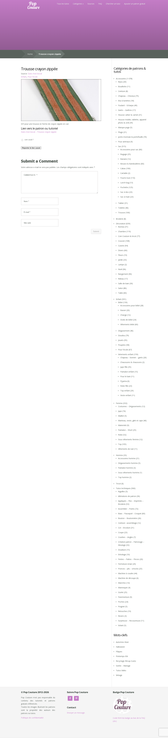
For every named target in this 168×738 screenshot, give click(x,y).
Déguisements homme (128, 463)
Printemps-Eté (122, 656)
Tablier (121, 203)
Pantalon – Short (125, 430)
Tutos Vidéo (121, 670)
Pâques (119, 651)
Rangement (123, 274)
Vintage (119, 675)
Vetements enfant (125, 354)
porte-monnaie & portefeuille (130, 137)
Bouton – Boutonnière (127, 518)
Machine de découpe (127, 578)
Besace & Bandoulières (130, 163)
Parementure (123, 597)
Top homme (123, 477)
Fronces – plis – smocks (128, 568)
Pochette (124, 187)
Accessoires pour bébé (130, 305)
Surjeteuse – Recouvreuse (129, 620)
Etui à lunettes (124, 100)
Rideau (121, 278)
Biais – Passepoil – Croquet (129, 513)
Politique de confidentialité (32, 717)
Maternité (122, 425)
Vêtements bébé (127, 324)
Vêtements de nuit (126, 449)
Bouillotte (122, 86)
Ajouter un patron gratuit (134, 3)
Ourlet (120, 592)
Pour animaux (124, 141)
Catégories (77, 3)
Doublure (122, 550)
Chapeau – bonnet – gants (131, 357)
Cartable (123, 173)
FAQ (100, 3)
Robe (120, 434)
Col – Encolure (124, 527)
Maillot (121, 416)
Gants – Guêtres (125, 110)
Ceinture (121, 91)
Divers (121, 250)
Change (123, 315)
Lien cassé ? (29, 140)
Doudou (121, 335)
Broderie (119, 219)
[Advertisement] (84, 30)
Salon (120, 288)
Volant (121, 625)
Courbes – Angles (125, 537)
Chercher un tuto (113, 3)
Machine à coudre (125, 573)
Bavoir (123, 310)
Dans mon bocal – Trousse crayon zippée (38, 132)
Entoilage (122, 554)
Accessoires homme (126, 458)
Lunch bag (124, 182)
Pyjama (123, 381)
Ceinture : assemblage (127, 523)
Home (30, 54)
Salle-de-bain (123, 283)
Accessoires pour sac (129, 149)
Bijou (120, 81)
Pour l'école (33, 77)
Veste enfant (125, 395)
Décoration (120, 223)
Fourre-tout (125, 178)
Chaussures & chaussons (131, 362)
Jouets (121, 340)
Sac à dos (124, 192)
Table (120, 293)
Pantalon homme (125, 468)
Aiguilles (121, 491)
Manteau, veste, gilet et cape (130, 420)
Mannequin (123, 587)
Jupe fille (123, 367)
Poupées (122, 345)
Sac (119, 146)
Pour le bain (125, 376)
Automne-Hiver (122, 642)
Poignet (121, 606)
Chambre (122, 231)
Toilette (121, 208)
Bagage (123, 154)
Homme (119, 455)
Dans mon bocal (35, 73)
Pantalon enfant (127, 371)
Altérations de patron (127, 496)
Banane (123, 159)
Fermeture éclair (125, 564)
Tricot (118, 483)
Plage (120, 132)
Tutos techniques (123, 488)
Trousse (121, 212)
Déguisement (124, 330)
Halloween (120, 647)
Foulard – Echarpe (125, 105)
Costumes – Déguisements (129, 406)
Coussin (121, 241)
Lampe (121, 264)
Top (120, 444)
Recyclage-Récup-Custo (126, 661)
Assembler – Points (126, 509)
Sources (91, 3)
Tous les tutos (63, 3)
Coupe (121, 532)
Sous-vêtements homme (128, 472)
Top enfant (125, 390)
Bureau (121, 226)
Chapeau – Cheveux (126, 96)
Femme (119, 403)
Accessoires (121, 78)
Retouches (122, 611)
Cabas (123, 168)
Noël (120, 269)
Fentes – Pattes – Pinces (128, 559)
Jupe (120, 411)
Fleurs (120, 255)
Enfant (24, 77)
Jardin (120, 260)
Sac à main (125, 197)
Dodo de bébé (126, 319)
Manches (122, 583)
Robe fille (124, 386)
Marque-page (124, 127)
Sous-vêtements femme (128, 439)
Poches (121, 602)
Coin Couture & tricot (127, 236)
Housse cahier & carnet (128, 115)
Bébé (120, 302)
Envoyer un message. (76, 712)
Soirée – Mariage (123, 665)
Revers (121, 616)
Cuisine (121, 245)
